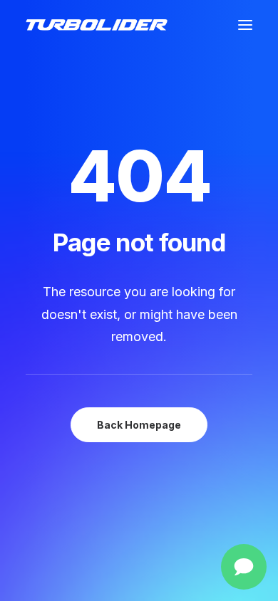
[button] (245, 25)
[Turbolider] (97, 25)
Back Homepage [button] (139, 425)
